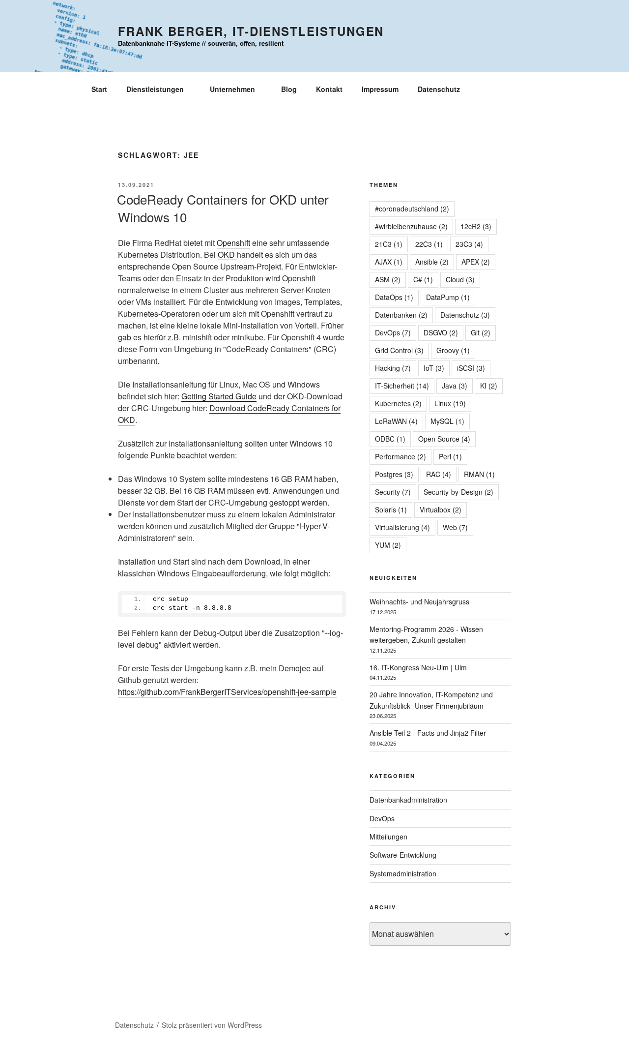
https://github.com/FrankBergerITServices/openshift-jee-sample (227, 691)
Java (454, 385)
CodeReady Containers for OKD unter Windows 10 (223, 208)
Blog (289, 89)
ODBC (390, 439)
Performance (400, 456)
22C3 (429, 244)
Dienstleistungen (155, 89)
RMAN (479, 474)
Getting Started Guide (219, 396)
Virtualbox (440, 509)
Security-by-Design (458, 492)
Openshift (233, 242)
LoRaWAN (396, 421)
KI (488, 385)
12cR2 (475, 226)
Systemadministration (403, 873)
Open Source (444, 439)
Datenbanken (401, 315)
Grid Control (399, 350)
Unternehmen (232, 89)
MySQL (447, 421)
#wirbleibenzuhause (411, 226)
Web (455, 527)
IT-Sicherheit (402, 385)
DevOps (393, 332)
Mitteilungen (388, 836)
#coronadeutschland (412, 208)
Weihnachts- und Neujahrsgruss (419, 601)
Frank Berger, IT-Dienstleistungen (251, 31)
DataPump (448, 297)
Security (393, 492)
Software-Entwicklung (403, 855)
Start (99, 89)
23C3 (469, 244)
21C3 (388, 244)
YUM (388, 545)
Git (480, 332)
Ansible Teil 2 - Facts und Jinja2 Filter (428, 733)
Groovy (453, 350)
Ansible (432, 262)
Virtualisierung (402, 527)
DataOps (394, 297)
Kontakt (329, 89)
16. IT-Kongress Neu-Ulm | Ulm (418, 667)
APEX (475, 262)
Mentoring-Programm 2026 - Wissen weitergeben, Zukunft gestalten (426, 634)
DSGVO (441, 332)
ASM (387, 279)
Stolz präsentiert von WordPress (212, 1025)
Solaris (391, 509)
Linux (450, 403)
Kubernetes (398, 403)
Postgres (394, 474)
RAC (438, 474)
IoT (434, 368)
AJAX (388, 262)
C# (423, 279)
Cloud (460, 279)
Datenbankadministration (408, 800)
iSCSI (471, 368)
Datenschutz (439, 89)
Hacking (393, 368)
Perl (450, 456)
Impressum (380, 89)
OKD (227, 254)
